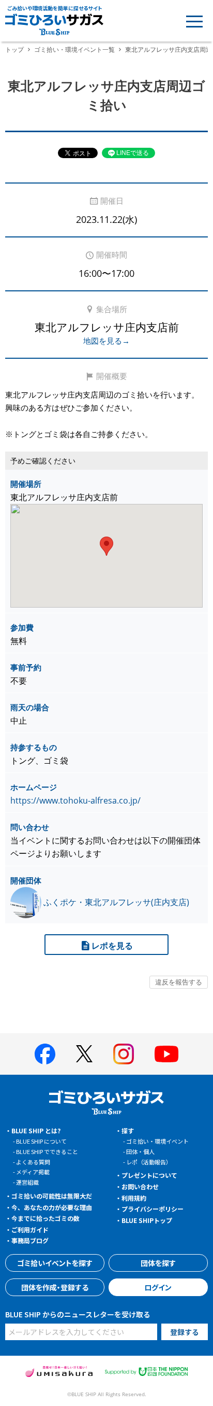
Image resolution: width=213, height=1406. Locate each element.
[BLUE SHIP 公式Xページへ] (84, 1053)
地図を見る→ (106, 340)
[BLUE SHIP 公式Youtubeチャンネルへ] (166, 1054)
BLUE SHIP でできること (47, 1151)
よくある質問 (33, 1162)
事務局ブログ (30, 1240)
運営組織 (27, 1182)
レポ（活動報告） (149, 1162)
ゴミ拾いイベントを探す (55, 1263)
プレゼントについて (149, 1175)
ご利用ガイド (30, 1229)
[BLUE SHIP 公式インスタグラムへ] (123, 1054)
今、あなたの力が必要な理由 (51, 1207)
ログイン (158, 1287)
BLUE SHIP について (41, 1141)
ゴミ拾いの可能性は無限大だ (51, 1195)
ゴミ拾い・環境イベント (157, 1141)
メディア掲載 (33, 1172)
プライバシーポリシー (152, 1208)
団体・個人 (140, 1151)
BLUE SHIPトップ (146, 1220)
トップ (14, 49)
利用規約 (133, 1197)
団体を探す (158, 1263)
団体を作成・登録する (54, 1287)
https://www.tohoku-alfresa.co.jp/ (75, 800)
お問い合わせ (140, 1186)
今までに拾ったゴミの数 (45, 1218)
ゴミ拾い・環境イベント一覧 (74, 49)
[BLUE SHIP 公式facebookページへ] (45, 1054)
